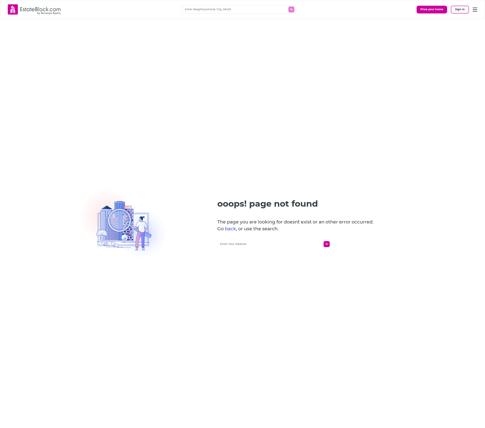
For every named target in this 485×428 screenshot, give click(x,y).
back (230, 229)
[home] (34, 9)
